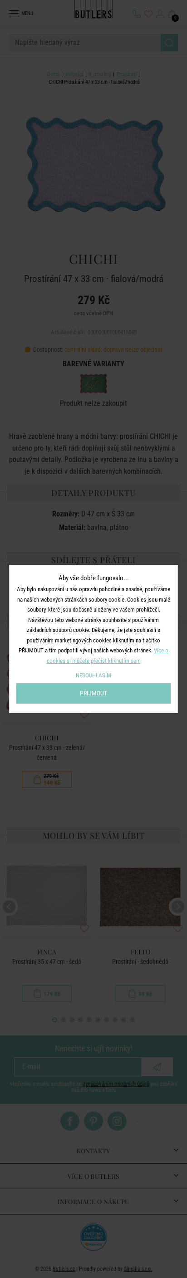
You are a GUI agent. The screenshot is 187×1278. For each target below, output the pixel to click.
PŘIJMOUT (93, 693)
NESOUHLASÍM (93, 675)
